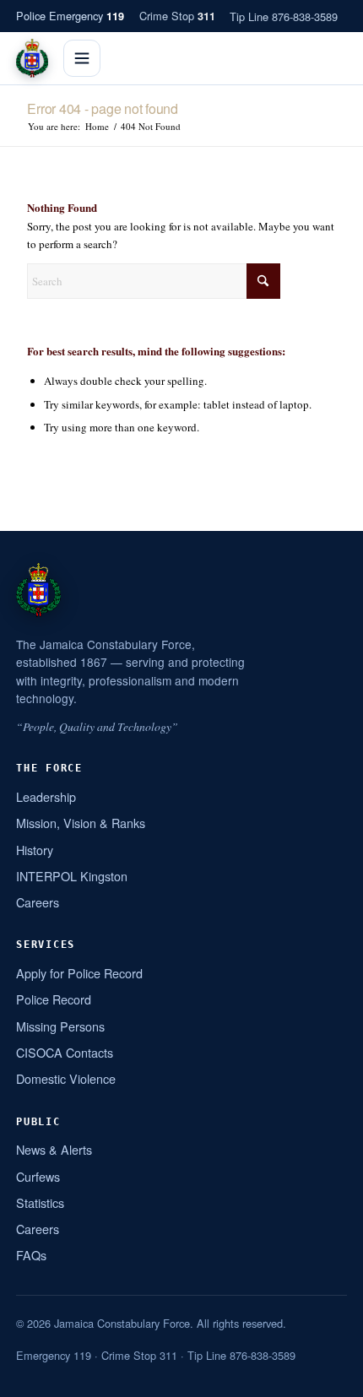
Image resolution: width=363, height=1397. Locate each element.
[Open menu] (81, 58)
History (34, 849)
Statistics (40, 1202)
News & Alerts (54, 1149)
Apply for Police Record (79, 973)
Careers (37, 902)
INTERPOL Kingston (71, 876)
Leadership (46, 796)
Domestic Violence (66, 1078)
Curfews (38, 1176)
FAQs (31, 1255)
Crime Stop (177, 16)
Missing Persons (60, 1026)
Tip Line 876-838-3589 (284, 16)
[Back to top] (328, 1377)
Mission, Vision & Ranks (80, 822)
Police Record (53, 999)
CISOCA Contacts (64, 1052)
